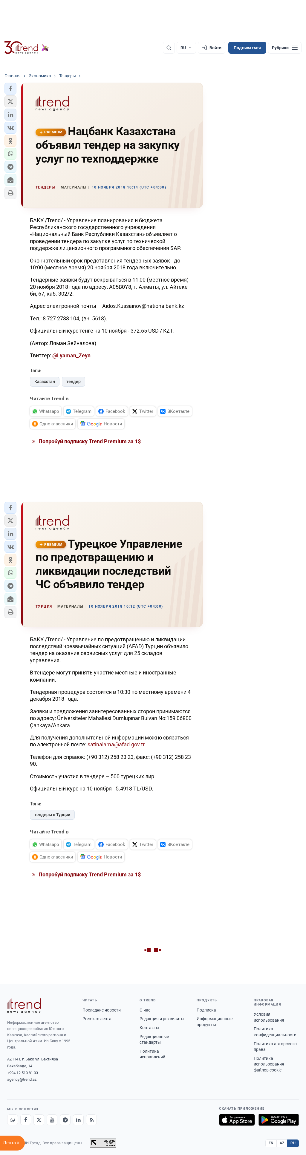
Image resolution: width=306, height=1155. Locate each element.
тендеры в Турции (52, 814)
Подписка (206, 1010)
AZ (282, 1143)
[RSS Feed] (91, 1119)
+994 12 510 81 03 (22, 1073)
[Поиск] (169, 48)
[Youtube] (52, 1119)
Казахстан (44, 381)
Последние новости (101, 1010)
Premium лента (96, 1018)
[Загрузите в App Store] (237, 1120)
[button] (10, 88)
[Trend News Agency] (24, 1005)
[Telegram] (65, 1119)
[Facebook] (25, 1119)
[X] (38, 1119)
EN (271, 1143)
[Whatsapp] (12, 1119)
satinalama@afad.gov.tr (116, 744)
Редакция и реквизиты (162, 1018)
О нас (145, 1010)
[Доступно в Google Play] (278, 1120)
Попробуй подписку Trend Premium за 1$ (89, 441)
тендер (73, 381)
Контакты (149, 1027)
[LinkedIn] (78, 1119)
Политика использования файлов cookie (269, 1064)
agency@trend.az (21, 1079)
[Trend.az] (26, 47)
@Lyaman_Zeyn (71, 355)
